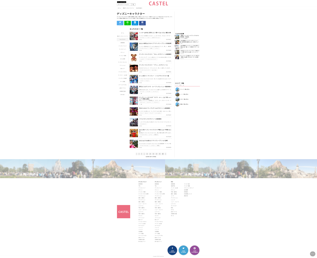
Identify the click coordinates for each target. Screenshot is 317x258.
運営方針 (186, 195)
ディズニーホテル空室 (143, 193)
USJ (184, 99)
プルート (146, 113)
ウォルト (147, 80)
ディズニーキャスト (122, 62)
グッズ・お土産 (142, 223)
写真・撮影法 (141, 207)
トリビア (141, 80)
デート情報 (122, 81)
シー (184, 94)
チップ (151, 113)
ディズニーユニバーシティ (151, 59)
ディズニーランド (123, 46)
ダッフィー (149, 102)
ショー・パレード (142, 203)
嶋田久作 (156, 134)
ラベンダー (148, 91)
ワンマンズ (142, 37)
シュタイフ (142, 59)
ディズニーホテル (123, 71)
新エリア (123, 68)
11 (147, 153)
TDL (139, 186)
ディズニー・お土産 (122, 75)
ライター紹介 (187, 184)
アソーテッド (155, 91)
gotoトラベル (123, 88)
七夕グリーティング (155, 37)
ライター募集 (187, 186)
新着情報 (123, 42)
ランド (185, 89)
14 (156, 153)
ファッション (123, 65)
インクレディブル (143, 134)
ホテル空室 (122, 59)
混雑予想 (173, 186)
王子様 (151, 48)
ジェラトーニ (156, 102)
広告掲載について (188, 193)
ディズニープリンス (144, 48)
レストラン (141, 205)
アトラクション (142, 195)
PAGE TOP (312, 253)
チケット (123, 52)
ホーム (122, 33)
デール (141, 113)
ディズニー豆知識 (123, 78)
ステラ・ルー (142, 102)
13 (153, 153)
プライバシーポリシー (189, 188)
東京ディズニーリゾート (122, 36)
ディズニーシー (122, 49)
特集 (184, 104)
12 (150, 153)
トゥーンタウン (158, 113)
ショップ (140, 227)
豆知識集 (140, 231)
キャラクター (123, 39)
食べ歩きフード (142, 241)
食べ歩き (123, 94)
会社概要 (186, 189)
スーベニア (142, 91)
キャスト (140, 215)
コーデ (172, 195)
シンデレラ (156, 48)
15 (159, 153)
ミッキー (148, 37)
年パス (172, 215)
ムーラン (150, 134)
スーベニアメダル (123, 84)
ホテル (172, 209)
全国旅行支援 (123, 91)
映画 (172, 207)
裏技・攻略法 (141, 197)
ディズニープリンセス (144, 145)
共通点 (158, 145)
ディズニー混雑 (122, 55)
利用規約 (186, 191)
